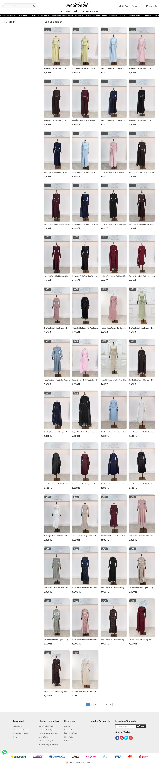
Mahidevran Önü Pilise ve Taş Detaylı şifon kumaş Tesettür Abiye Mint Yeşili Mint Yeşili (57, 588)
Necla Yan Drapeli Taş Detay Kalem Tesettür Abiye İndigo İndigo (57, 380)
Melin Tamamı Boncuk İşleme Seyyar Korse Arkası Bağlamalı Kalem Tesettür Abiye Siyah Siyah (114, 588)
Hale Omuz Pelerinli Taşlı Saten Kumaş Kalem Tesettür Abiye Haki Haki (57, 484)
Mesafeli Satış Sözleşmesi (48, 744)
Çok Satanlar (91, 11)
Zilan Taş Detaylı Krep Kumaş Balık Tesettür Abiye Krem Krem (85, 536)
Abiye (76, 11)
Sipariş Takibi (43, 737)
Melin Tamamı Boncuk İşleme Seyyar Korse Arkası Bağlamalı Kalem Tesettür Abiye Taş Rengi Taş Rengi (142, 588)
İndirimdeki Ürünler (71, 733)
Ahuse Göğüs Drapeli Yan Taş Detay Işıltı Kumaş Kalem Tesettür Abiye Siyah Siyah (85, 328)
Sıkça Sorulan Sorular (21, 730)
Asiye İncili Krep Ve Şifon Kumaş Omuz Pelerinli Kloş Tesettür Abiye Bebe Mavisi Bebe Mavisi (114, 68)
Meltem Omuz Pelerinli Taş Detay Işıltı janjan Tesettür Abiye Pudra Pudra (114, 328)
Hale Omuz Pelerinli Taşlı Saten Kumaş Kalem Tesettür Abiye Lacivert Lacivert (114, 484)
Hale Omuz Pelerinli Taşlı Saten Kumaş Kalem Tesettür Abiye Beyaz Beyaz (142, 432)
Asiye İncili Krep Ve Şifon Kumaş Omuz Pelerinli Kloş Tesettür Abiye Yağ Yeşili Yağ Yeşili (57, 68)
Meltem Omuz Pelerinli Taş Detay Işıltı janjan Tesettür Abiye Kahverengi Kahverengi (57, 692)
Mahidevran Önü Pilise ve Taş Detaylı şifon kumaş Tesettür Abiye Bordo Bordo (114, 536)
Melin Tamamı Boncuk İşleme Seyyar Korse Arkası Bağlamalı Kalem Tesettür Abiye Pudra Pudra (85, 640)
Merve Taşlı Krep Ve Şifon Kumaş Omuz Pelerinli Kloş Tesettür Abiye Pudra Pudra (114, 172)
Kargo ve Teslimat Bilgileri (48, 733)
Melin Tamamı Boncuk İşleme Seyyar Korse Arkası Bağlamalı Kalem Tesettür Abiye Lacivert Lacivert (85, 588)
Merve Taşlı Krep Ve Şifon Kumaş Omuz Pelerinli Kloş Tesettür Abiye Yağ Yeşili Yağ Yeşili (85, 68)
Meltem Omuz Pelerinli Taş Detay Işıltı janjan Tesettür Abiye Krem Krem (85, 692)
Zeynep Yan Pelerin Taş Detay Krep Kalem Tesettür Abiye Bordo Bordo (142, 276)
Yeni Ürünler (68, 730)
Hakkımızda (17, 726)
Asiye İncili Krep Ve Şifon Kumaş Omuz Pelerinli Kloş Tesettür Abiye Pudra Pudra (142, 68)
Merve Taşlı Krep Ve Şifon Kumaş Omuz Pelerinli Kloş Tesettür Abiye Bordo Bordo (57, 224)
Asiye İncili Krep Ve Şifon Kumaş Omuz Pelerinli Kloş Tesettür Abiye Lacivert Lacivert (114, 120)
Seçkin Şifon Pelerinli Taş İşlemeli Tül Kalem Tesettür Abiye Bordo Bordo (114, 276)
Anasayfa (67, 726)
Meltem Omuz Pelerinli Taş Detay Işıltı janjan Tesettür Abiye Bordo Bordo (142, 640)
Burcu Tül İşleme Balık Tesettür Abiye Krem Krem (114, 380)
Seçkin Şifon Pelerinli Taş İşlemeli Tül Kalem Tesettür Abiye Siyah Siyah (85, 432)
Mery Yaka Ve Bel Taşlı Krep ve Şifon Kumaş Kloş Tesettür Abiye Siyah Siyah (85, 276)
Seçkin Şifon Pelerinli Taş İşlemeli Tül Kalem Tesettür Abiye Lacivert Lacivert (57, 432)
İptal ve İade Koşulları (46, 741)
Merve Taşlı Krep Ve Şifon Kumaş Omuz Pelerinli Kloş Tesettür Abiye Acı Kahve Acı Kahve (142, 172)
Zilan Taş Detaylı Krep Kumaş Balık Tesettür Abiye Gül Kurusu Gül (57, 328)
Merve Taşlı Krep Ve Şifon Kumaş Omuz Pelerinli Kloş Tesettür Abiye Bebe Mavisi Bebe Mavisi (85, 172)
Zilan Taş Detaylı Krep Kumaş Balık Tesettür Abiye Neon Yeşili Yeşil (142, 328)
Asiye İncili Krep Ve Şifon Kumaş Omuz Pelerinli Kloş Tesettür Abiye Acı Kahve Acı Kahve (57, 120)
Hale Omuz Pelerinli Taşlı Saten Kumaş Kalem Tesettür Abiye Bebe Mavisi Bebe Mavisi (114, 432)
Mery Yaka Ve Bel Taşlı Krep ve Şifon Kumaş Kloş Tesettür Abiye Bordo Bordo (57, 276)
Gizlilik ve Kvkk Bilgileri (47, 730)
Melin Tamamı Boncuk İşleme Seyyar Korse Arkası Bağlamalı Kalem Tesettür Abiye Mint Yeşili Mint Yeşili (57, 640)
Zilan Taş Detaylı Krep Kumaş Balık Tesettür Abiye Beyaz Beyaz (57, 536)
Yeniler (66, 11)
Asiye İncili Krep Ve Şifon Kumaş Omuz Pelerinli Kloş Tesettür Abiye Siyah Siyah (142, 120)
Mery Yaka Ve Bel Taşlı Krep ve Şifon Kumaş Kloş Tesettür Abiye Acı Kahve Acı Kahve (142, 224)
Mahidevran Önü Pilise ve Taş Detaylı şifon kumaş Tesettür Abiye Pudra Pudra (142, 536)
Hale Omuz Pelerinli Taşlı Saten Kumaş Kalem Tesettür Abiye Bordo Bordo (85, 484)
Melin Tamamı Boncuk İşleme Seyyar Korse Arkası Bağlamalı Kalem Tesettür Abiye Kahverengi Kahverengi (114, 640)
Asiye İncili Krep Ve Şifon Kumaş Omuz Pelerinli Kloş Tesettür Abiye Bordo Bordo (85, 120)
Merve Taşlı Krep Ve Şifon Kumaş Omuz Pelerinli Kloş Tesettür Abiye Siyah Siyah (114, 224)
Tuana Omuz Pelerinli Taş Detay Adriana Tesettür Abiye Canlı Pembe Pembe (85, 380)
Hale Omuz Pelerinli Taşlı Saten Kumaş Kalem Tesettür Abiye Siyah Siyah (142, 484)
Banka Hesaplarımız (20, 733)
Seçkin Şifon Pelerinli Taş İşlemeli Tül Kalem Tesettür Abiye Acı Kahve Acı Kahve (142, 380)
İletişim (16, 737)
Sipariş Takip (68, 737)
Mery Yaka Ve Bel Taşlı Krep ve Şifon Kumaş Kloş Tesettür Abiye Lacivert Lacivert (57, 172)
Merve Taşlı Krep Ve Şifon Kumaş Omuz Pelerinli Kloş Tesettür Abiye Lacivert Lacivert (85, 224)
